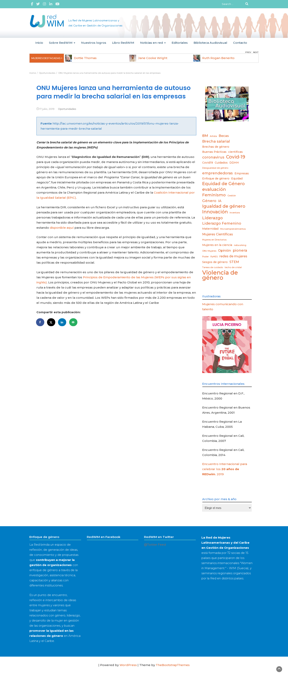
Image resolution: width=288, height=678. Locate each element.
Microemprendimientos (233, 229)
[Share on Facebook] (40, 322)
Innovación (215, 211)
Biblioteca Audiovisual (210, 43)
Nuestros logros (93, 43)
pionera (240, 250)
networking (240, 245)
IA (219, 201)
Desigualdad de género (215, 168)
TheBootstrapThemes (173, 665)
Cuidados (221, 162)
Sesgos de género (215, 262)
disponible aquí (62, 227)
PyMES (214, 256)
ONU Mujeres (209, 251)
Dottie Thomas (85, 58)
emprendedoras (217, 173)
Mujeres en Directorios (214, 239)
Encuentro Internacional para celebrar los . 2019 (224, 469)
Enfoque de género (215, 178)
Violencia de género (220, 275)
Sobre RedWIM (61, 43)
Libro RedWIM (123, 43)
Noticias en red (152, 43)
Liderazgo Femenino (221, 223)
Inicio (39, 43)
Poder (205, 256)
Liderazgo (212, 217)
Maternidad (210, 228)
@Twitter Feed (155, 544)
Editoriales (180, 43)
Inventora (235, 212)
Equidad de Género (223, 183)
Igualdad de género (223, 206)
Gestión (231, 195)
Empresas (242, 173)
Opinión (224, 250)
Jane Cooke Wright (152, 58)
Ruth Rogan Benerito (218, 58)
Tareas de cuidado (212, 267)
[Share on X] (51, 322)
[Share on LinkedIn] (62, 322)
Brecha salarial (216, 141)
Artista (213, 136)
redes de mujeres (233, 256)
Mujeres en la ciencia (217, 245)
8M (205, 135)
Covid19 (207, 162)
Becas (224, 136)
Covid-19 (235, 156)
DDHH (234, 162)
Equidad (237, 178)
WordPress (128, 665)
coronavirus (213, 157)
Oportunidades (67, 108)
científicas (235, 151)
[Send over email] (73, 322)
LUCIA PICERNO (227, 324)
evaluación (214, 189)
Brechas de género (215, 146)
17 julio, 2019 (46, 108)
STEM (234, 262)
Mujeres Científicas (217, 234)
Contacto (240, 43)
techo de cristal (233, 267)
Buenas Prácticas (214, 151)
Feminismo (214, 194)
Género (209, 200)
